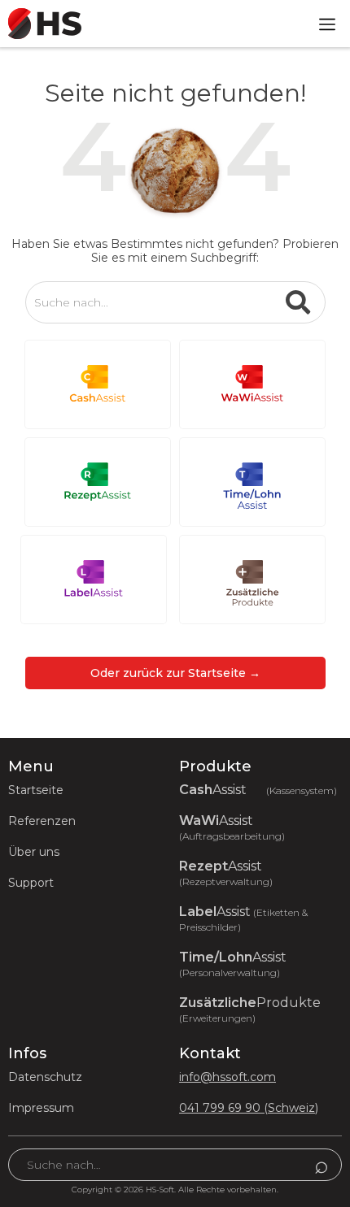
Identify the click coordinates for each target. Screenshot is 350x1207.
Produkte (250, 1010)
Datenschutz (45, 1077)
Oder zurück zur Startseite (175, 673)
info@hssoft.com (227, 1077)
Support (31, 882)
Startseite (35, 790)
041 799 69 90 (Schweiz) (248, 1108)
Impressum (41, 1108)
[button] (327, 23)
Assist (258, 790)
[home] (40, 23)
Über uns (33, 851)
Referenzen (42, 821)
